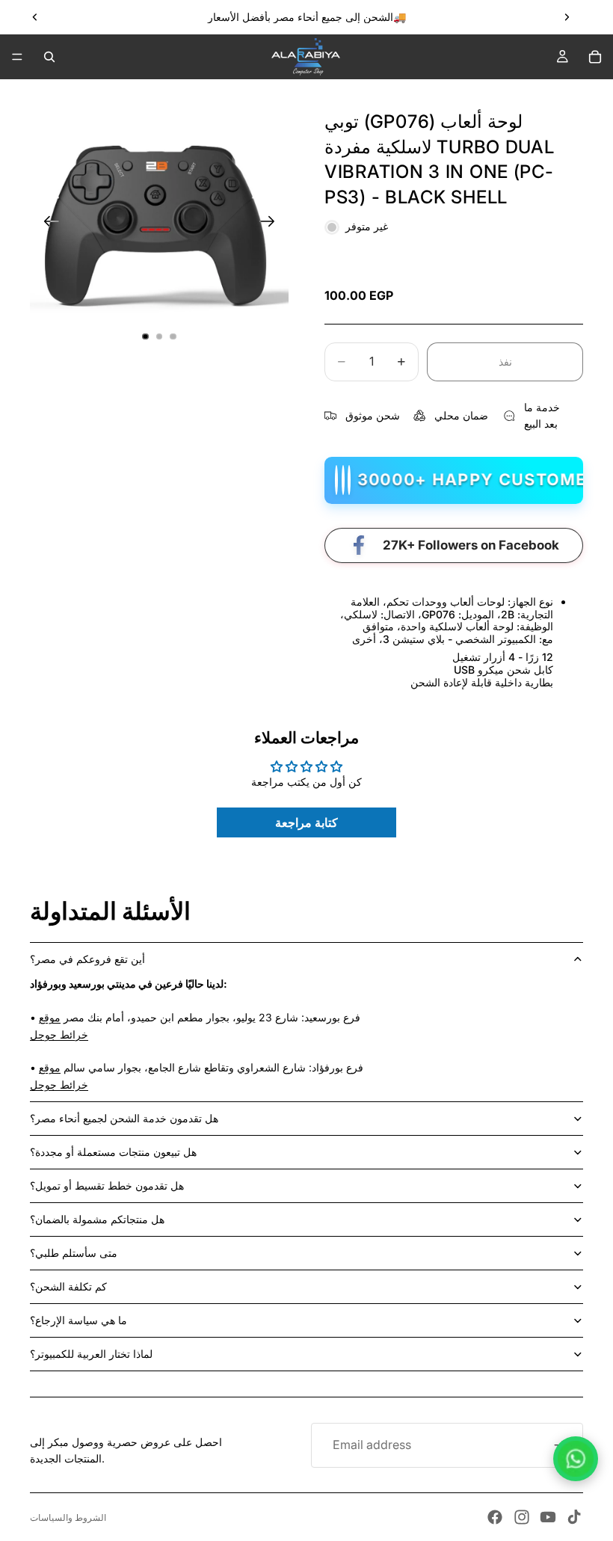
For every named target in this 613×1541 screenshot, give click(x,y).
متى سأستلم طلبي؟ (73, 1252)
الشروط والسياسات (68, 1517)
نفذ (505, 361)
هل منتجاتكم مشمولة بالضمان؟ (97, 1219)
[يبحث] (49, 56)
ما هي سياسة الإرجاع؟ (78, 1320)
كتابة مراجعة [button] (306, 822)
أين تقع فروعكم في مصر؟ (87, 959)
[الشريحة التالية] (566, 17)
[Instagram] (522, 1517)
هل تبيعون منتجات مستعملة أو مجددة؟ (113, 1151)
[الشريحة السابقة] (35, 17)
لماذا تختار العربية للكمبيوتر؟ (91, 1353)
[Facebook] (495, 1517)
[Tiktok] (574, 1517)
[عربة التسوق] (595, 56)
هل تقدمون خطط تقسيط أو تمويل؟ (107, 1185)
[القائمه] (17, 57)
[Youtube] (548, 1517)
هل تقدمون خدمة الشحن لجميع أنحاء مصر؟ (124, 1118)
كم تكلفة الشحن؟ (68, 1286)
